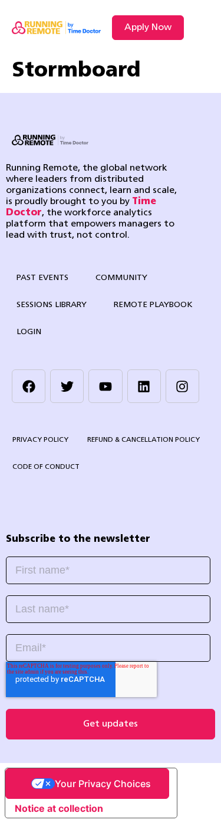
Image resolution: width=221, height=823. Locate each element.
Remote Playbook (153, 305)
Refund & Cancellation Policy (143, 440)
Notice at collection (59, 808)
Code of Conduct (46, 467)
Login (29, 332)
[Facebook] (28, 386)
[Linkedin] (144, 386)
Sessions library (52, 305)
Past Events (42, 278)
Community (121, 278)
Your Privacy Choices (103, 783)
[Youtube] (105, 386)
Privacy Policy (40, 440)
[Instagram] (182, 386)
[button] (199, 28)
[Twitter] (67, 386)
